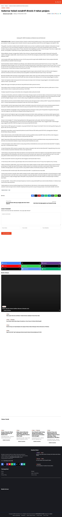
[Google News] (22, 464)
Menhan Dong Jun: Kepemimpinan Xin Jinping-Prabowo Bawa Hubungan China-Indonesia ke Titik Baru (27, 326)
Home (2, 5)
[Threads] (19, 464)
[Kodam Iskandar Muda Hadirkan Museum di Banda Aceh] (31, 293)
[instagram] (7, 464)
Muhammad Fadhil (7, 13)
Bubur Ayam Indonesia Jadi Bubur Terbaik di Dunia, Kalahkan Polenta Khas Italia (23, 315)
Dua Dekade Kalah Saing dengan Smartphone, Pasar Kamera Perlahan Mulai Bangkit (23, 321)
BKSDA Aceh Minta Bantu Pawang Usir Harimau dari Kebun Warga (48, 455)
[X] (5, 464)
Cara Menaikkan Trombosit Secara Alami (44, 465)
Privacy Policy (4, 474)
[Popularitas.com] (7, 2)
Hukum (6, 5)
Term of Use (45, 515)
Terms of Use (34, 474)
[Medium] (24, 464)
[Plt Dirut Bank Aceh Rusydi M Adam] (33, 459)
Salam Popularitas (35, 473)
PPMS (2, 473)
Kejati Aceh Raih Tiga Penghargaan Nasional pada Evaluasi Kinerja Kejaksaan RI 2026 (23, 332)
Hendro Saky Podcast (31, 515)
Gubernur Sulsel (4, 190)
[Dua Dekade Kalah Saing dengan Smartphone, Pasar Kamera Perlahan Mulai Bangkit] (3, 321)
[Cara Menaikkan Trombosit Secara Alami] (33, 465)
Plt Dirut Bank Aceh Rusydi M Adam (43, 460)
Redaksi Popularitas (7, 310)
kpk (9, 190)
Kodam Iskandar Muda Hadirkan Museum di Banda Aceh (15, 308)
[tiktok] (17, 464)
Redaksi (32, 471)
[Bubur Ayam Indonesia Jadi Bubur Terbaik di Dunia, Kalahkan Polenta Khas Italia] (3, 315)
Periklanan (23, 515)
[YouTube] (9, 464)
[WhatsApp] (12, 464)
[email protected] (14, 457)
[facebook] (2, 464)
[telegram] (14, 464)
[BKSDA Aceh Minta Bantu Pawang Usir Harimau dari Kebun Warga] (33, 454)
